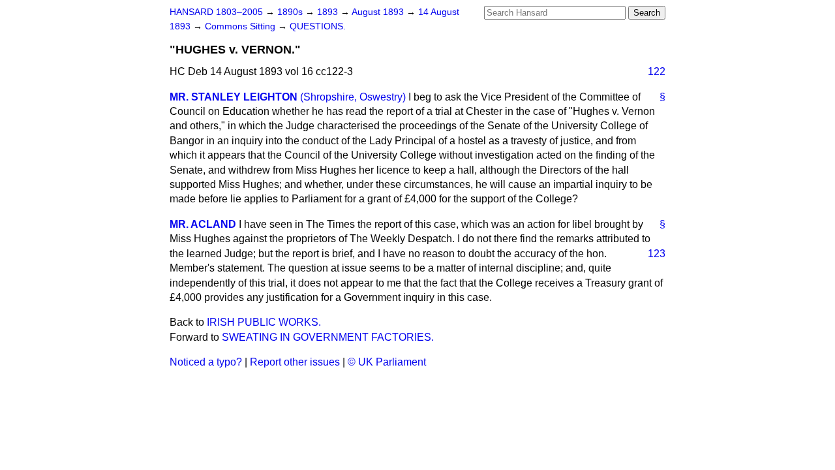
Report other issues (295, 362)
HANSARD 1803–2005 (216, 12)
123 (656, 253)
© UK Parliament (387, 362)
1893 (329, 12)
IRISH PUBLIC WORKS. (264, 322)
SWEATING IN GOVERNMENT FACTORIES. (328, 337)
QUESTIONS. (318, 26)
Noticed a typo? (206, 362)
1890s (291, 12)
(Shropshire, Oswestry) (353, 96)
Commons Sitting (241, 26)
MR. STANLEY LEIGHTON (233, 96)
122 (656, 71)
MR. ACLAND (203, 224)
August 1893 (379, 12)
